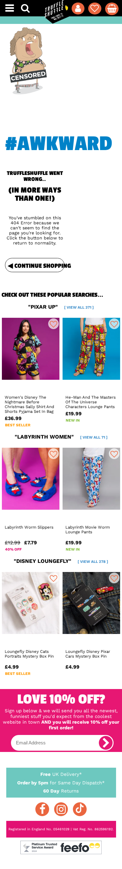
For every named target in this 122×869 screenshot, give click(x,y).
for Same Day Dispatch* (61, 783)
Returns (61, 791)
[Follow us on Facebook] (42, 809)
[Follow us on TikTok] (80, 809)
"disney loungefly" (61, 561)
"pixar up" (61, 307)
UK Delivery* (61, 774)
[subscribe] (106, 743)
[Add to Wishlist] (53, 323)
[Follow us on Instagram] (61, 809)
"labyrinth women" (61, 437)
